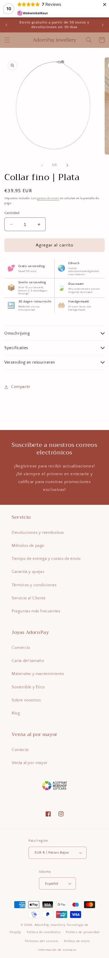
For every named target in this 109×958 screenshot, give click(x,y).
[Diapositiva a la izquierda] (41, 165)
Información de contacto (57, 950)
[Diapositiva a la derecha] (67, 165)
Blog (16, 713)
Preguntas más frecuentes (36, 611)
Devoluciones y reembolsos (38, 532)
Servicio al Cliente (28, 598)
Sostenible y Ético (28, 687)
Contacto (20, 749)
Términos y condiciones (34, 585)
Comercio (21, 647)
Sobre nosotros (26, 700)
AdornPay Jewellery (50, 925)
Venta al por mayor (30, 763)
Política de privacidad (82, 932)
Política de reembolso (44, 932)
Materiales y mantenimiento (38, 674)
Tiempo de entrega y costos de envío (46, 558)
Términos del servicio (41, 941)
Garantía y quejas (28, 571)
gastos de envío (48, 198)
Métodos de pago (28, 545)
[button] (7, 40)
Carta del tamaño (28, 660)
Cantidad (11, 213)
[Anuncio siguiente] (102, 25)
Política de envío (77, 941)
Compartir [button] (20, 386)
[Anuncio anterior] (6, 25)
